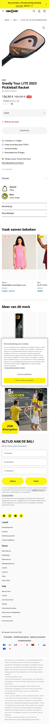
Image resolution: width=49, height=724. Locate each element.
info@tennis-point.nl (38, 490)
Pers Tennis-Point (7, 621)
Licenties (5, 531)
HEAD (15, 20)
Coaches (5, 572)
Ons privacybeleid (7, 495)
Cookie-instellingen (8, 540)
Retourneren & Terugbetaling (11, 612)
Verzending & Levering (9, 608)
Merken (7, 20)
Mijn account (6, 591)
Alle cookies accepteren (24, 380)
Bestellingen (6, 555)
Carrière (4, 568)
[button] (3, 11)
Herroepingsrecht (7, 527)
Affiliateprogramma (8, 563)
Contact (4, 595)
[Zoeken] (34, 11)
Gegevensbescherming (12, 368)
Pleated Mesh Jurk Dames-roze (14, 285)
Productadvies (6, 616)
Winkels (4, 604)
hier (23, 364)
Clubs (3, 576)
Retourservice (6, 559)
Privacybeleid (8, 637)
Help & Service (6, 551)
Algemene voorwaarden (37, 637)
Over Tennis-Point (7, 600)
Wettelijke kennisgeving (21, 637)
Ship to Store (6, 580)
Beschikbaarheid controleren (13, 163)
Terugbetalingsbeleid (24, 640)
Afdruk (22, 368)
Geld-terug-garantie (8, 536)
